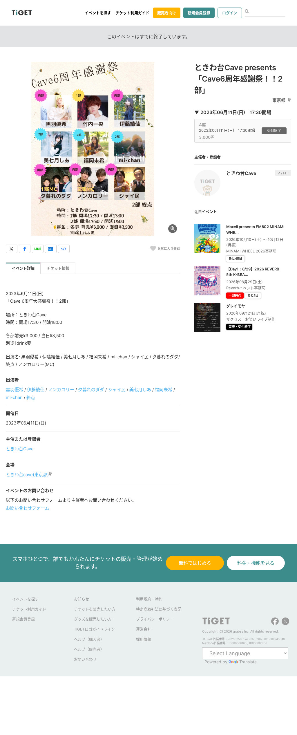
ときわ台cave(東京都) (27, 474)
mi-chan (14, 397)
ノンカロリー (61, 389)
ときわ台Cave (20, 449)
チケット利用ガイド (132, 12)
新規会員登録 (199, 12)
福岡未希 (163, 389)
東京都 (278, 100)
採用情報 (143, 639)
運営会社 (143, 629)
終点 (30, 397)
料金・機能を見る (255, 563)
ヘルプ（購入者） (89, 639)
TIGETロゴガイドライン (94, 629)
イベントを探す (98, 12)
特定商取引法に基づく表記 (158, 609)
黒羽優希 (14, 389)
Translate (248, 661)
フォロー (283, 173)
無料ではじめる (195, 563)
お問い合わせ (85, 659)
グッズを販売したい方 (93, 619)
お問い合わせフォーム (27, 508)
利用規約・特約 (149, 599)
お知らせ (81, 599)
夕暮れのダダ (91, 389)
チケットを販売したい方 (94, 609)
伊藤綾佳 (35, 389)
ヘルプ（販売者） (89, 649)
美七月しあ (140, 389)
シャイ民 (117, 389)
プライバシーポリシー (155, 619)
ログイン (229, 12)
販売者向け (166, 12)
